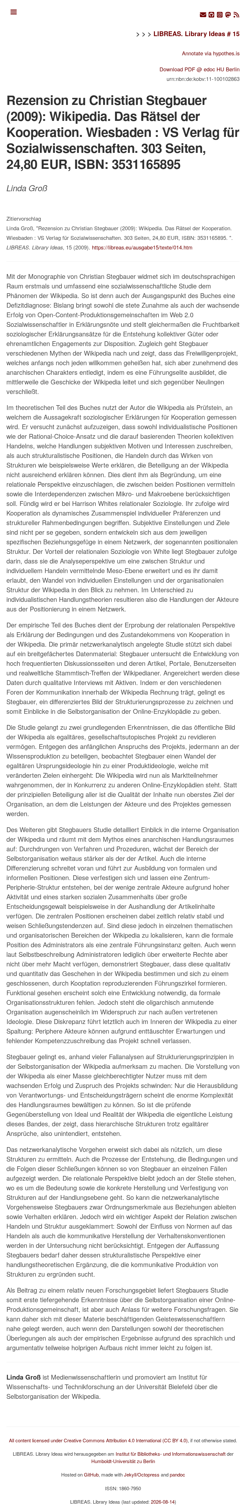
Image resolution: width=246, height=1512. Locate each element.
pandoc (177, 1474)
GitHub (91, 1474)
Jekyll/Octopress (142, 1474)
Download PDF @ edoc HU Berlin (200, 69)
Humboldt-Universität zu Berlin (123, 1461)
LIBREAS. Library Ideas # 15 (196, 33)
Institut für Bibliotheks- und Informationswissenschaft (171, 1453)
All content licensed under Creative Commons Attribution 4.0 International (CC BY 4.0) (98, 1440)
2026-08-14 (163, 1501)
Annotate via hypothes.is (211, 53)
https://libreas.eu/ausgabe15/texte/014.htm (142, 247)
